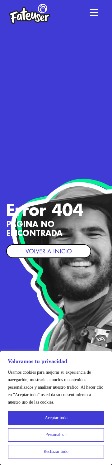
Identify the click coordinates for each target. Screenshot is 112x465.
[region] (56, 408)
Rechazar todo (56, 451)
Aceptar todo (56, 417)
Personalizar (56, 434)
